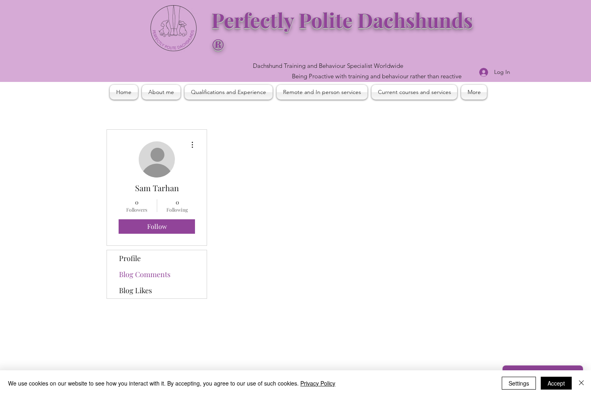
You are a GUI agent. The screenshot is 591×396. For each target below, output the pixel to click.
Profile (130, 258)
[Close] (581, 383)
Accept (556, 383)
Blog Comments (144, 274)
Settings (519, 383)
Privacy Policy (317, 383)
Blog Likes (135, 290)
